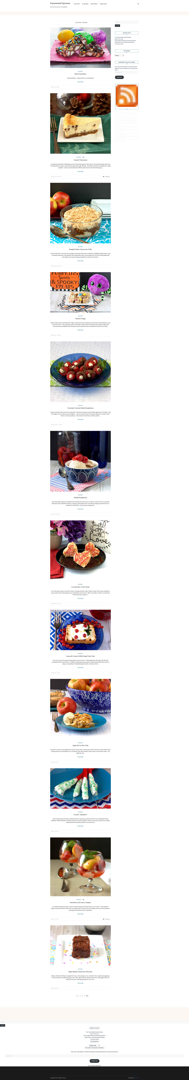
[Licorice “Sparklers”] (80, 788)
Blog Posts (77, 4)
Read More (80, 81)
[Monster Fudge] (80, 292)
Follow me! (95, 1061)
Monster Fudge (80, 318)
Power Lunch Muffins (120, 138)
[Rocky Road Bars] (80, 47)
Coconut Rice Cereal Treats (80, 587)
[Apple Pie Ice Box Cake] (80, 709)
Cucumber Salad (119, 44)
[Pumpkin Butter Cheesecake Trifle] (80, 213)
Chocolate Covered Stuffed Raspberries (80, 408)
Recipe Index (94, 4)
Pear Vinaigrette (119, 128)
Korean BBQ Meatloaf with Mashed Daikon (125, 40)
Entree (93, 8)
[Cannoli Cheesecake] (80, 123)
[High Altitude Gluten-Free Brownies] (80, 945)
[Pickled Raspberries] (80, 461)
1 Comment (107, 176)
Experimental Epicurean (60, 3)
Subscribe (119, 77)
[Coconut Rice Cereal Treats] (80, 550)
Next (87, 995)
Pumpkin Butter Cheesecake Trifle (80, 249)
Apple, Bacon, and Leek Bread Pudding (124, 42)
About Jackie (103, 4)
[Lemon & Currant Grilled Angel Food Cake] (80, 630)
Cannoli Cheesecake (80, 160)
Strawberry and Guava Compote (80, 902)
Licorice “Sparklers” (80, 815)
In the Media (85, 4)
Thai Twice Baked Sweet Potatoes (123, 37)
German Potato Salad (120, 141)
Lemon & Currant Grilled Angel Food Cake (80, 656)
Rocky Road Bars (80, 74)
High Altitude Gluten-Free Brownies (80, 972)
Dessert (80, 71)
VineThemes (136, 1077)
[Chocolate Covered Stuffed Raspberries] (80, 371)
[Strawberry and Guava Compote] (80, 866)
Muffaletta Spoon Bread (121, 134)
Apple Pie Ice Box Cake (80, 745)
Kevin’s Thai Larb (119, 39)
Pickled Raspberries (80, 497)
